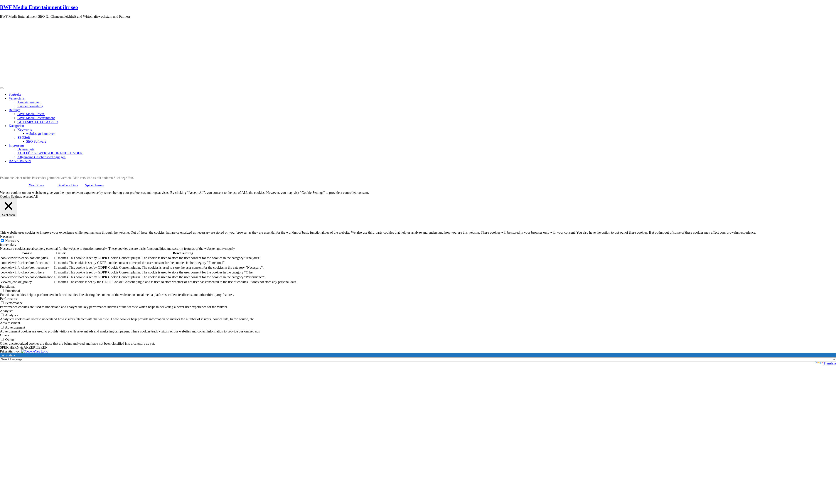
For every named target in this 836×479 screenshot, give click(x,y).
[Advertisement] (418, 52)
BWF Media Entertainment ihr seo (39, 7)
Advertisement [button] (10, 323)
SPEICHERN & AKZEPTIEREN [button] (24, 347)
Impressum (16, 145)
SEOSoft (23, 137)
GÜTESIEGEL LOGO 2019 (37, 122)
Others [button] (4, 335)
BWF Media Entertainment (36, 118)
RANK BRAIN (20, 161)
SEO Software (36, 141)
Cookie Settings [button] (11, 196)
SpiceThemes (94, 185)
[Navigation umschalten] (1, 88)
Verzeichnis (17, 98)
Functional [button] (7, 286)
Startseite (15, 94)
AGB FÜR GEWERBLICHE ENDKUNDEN (50, 153)
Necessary (12, 241)
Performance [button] (8, 298)
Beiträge (14, 110)
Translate (830, 363)
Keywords (24, 130)
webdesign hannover (40, 133)
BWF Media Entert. (31, 114)
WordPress (36, 185)
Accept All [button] (30, 196)
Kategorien (16, 126)
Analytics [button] (6, 311)
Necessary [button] (7, 236)
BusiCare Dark (67, 185)
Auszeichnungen (28, 102)
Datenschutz (25, 149)
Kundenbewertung (30, 106)
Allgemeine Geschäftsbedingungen (41, 157)
